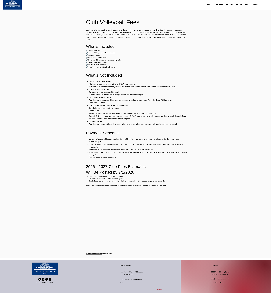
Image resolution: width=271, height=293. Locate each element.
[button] (219, 5)
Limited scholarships (94, 254)
